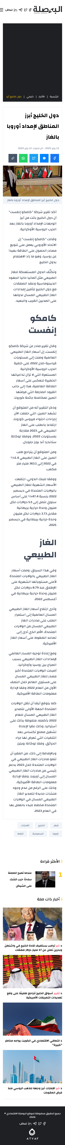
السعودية (38, 833)
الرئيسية (54, 96)
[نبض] (23, 1123)
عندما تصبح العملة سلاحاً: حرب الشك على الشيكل (20, 879)
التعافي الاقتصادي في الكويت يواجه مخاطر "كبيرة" (33, 1043)
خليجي (30, 96)
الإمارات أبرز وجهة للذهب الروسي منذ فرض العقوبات (35, 1090)
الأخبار (42, 96)
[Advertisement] (32, 59)
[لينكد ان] (29, 1123)
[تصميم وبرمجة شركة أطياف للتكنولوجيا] (32, 1134)
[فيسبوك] (44, 1123)
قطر (56, 825)
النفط (20, 833)
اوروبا (55, 833)
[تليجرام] (35, 1123)
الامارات (25, 825)
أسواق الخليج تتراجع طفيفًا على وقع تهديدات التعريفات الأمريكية (34, 995)
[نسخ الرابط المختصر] (12, 158)
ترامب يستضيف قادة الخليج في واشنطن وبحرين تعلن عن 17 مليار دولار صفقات (33, 948)
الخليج (41, 825)
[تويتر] (40, 1123)
